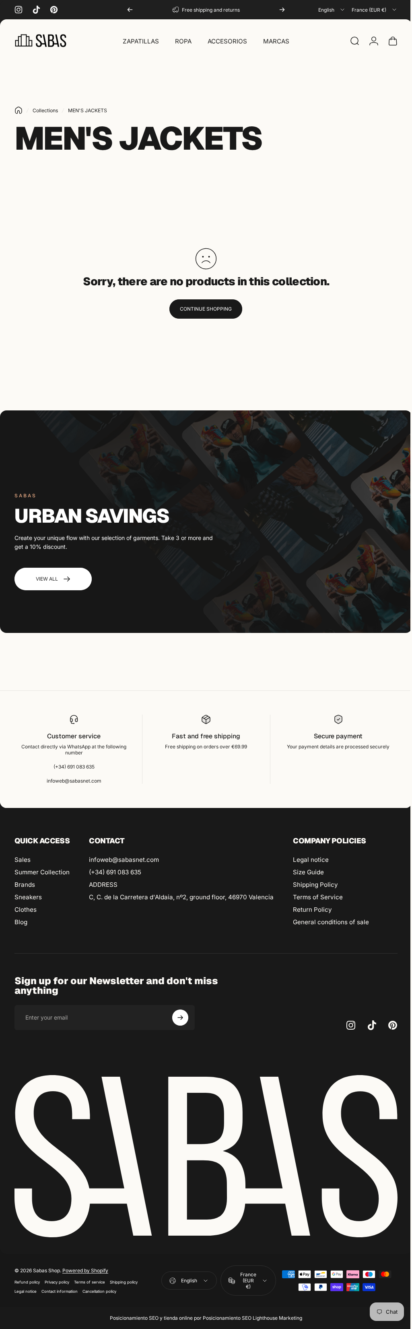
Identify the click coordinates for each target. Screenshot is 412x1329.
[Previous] (130, 9)
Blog (20, 922)
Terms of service (89, 1279)
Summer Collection (42, 872)
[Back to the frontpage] (18, 110)
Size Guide (308, 872)
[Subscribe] (180, 1018)
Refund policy (27, 1279)
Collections (45, 110)
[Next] (282, 9)
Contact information (59, 1289)
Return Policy (312, 909)
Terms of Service (318, 897)
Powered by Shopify (85, 1268)
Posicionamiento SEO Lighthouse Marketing (249, 1316)
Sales (22, 859)
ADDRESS (103, 884)
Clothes (25, 909)
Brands (24, 884)
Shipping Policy (315, 884)
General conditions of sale (331, 922)
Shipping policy (124, 1279)
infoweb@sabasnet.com (124, 859)
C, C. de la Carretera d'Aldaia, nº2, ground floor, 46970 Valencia (181, 897)
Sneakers (28, 897)
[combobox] (332, 9)
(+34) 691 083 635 (115, 872)
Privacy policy (57, 1279)
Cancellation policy (99, 1289)
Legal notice (311, 859)
